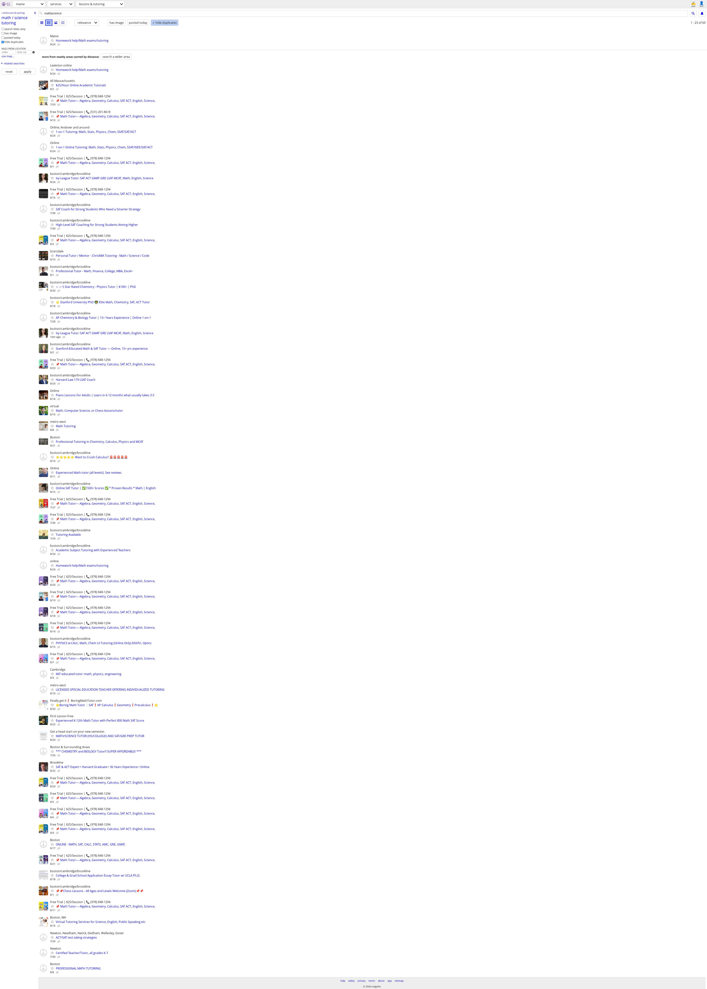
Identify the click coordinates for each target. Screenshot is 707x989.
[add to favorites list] (52, 40)
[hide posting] (59, 44)
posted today (12, 37)
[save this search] (702, 13)
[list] (41, 23)
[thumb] (48, 23)
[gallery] (55, 23)
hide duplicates (14, 42)
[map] (62, 23)
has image (10, 33)
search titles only (14, 29)
